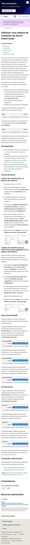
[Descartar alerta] (27, 2)
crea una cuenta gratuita (11, 152)
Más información (18, 474)
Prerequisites (5, 46)
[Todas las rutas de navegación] (2, 28)
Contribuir (21, 534)
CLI (22, 169)
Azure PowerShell (6, 50)
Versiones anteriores (6, 534)
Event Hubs (8, 28)
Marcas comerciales (17, 540)
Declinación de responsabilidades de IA (11, 532)
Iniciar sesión (25, 16)
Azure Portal (17, 184)
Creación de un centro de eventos (14, 470)
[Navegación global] (1, 16)
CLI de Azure (5, 52)
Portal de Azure (6, 48)
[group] (15, 117)
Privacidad (4, 536)
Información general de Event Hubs (14, 467)
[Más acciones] (27, 28)
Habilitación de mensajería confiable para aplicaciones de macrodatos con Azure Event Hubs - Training (15, 505)
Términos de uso (5, 540)
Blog (15, 534)
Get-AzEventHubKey (16, 319)
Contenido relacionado (8, 54)
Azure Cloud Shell (17, 167)
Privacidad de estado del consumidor (10, 538)
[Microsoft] (15, 16)
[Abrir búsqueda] (19, 16)
